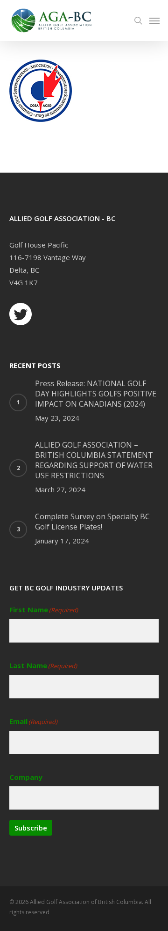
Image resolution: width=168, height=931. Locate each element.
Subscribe (30, 827)
